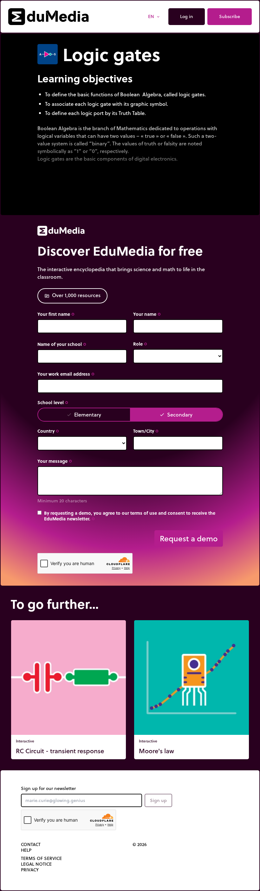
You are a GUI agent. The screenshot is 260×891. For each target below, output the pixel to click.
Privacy (30, 870)
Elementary (84, 414)
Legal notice (36, 864)
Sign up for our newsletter (48, 788)
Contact (31, 844)
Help (26, 850)
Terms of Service (41, 858)
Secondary (175, 414)
